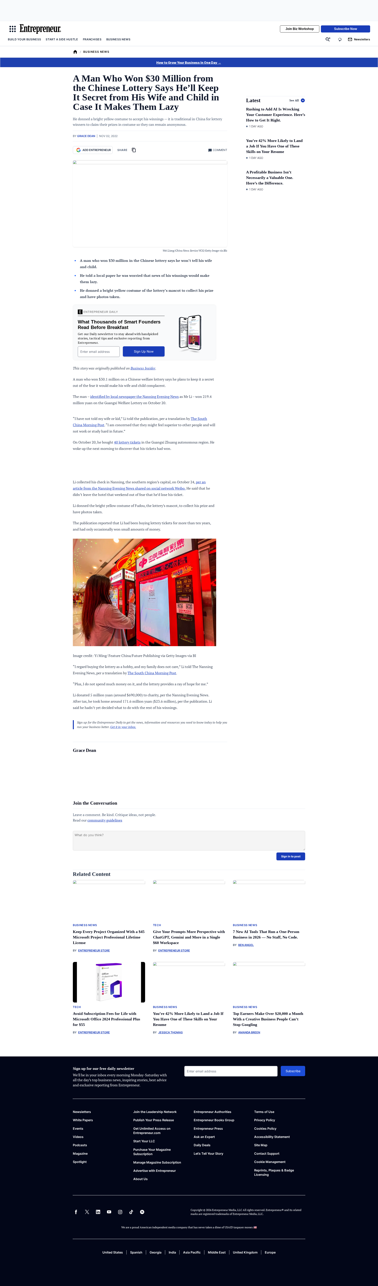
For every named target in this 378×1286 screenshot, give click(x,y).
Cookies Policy (265, 1128)
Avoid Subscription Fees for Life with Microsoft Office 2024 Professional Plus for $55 (106, 1019)
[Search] (328, 39)
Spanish (136, 1252)
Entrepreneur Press (208, 1128)
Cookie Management (269, 1162)
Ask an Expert (204, 1137)
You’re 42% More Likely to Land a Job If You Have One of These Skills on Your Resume (274, 146)
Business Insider (143, 368)
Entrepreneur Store (94, 950)
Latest (253, 100)
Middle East (217, 1252)
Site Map (260, 1145)
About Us (140, 1179)
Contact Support (266, 1153)
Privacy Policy (264, 1120)
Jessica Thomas (170, 1032)
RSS (142, 1212)
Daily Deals (202, 1145)
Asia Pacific (192, 1252)
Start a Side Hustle (62, 39)
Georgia (155, 1252)
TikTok (131, 1212)
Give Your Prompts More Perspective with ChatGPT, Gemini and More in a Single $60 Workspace (189, 937)
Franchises (92, 39)
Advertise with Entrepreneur (154, 1171)
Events (78, 1128)
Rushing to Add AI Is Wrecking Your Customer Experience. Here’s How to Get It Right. (275, 114)
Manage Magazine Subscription (157, 1162)
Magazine (80, 1153)
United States (112, 1252)
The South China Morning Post (152, 673)
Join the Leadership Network (155, 1112)
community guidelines (104, 820)
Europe (270, 1252)
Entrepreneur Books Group (214, 1120)
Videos (78, 1137)
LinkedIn (98, 1212)
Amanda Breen (249, 1032)
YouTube (109, 1212)
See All (294, 100)
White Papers (83, 1120)
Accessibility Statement (272, 1137)
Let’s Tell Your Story (208, 1153)
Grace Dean (86, 136)
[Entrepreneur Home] (75, 51)
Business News (118, 39)
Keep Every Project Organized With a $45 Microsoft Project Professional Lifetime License (109, 937)
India (172, 1252)
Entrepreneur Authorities (212, 1112)
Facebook (76, 1212)
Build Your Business (24, 39)
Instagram (120, 1212)
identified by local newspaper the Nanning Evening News (134, 396)
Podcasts (80, 1145)
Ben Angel (246, 945)
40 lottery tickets (127, 442)
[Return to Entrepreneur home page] (40, 29)
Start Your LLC (144, 1141)
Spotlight (80, 1162)
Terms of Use (264, 1112)
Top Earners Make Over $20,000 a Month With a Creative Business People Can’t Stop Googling (268, 1019)
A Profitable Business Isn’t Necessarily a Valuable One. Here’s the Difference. (269, 177)
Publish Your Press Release (153, 1120)
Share (122, 150)
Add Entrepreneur (96, 150)
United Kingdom (245, 1252)
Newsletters (82, 1112)
